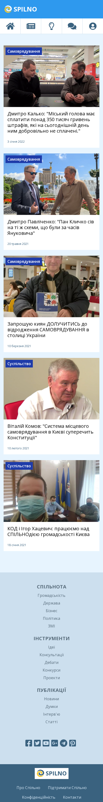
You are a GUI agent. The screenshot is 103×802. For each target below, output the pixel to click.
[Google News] (54, 743)
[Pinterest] (72, 743)
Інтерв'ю (51, 714)
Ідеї (51, 647)
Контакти (72, 797)
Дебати (51, 662)
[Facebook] (28, 743)
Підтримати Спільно (67, 787)
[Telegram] (63, 743)
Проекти (51, 677)
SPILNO (24, 9)
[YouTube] (46, 743)
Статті (51, 721)
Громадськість (51, 595)
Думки (52, 706)
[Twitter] (37, 743)
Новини (51, 698)
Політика (51, 618)
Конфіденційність (38, 797)
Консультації (52, 654)
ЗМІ (51, 626)
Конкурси (51, 670)
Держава (51, 603)
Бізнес (51, 610)
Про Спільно (28, 787)
